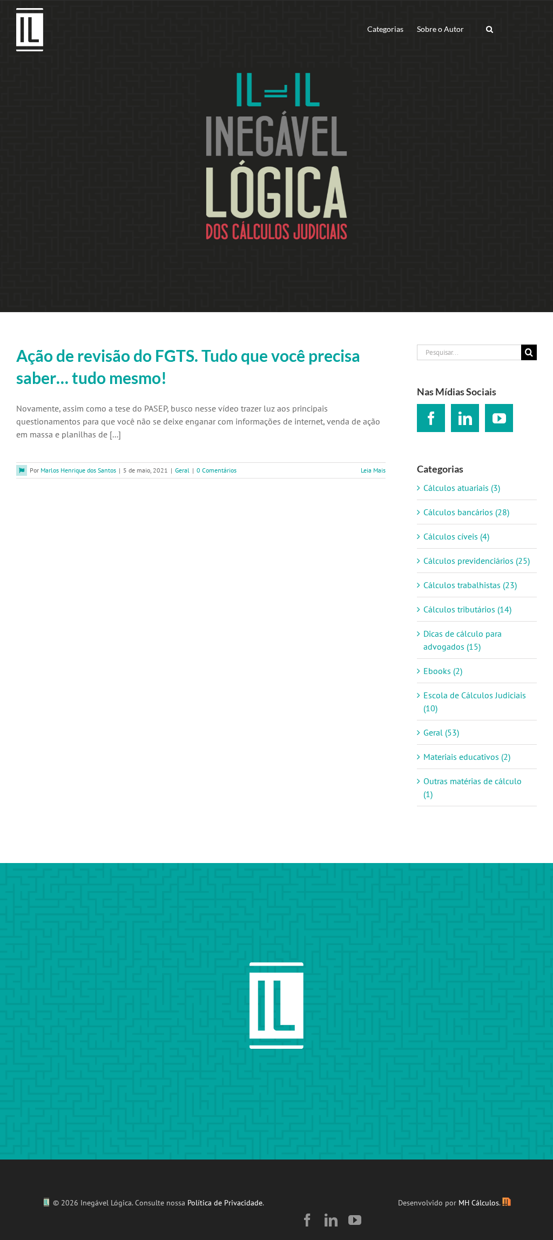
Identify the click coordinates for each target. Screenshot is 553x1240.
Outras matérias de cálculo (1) (472, 787)
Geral (182, 470)
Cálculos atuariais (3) (461, 487)
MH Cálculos (478, 1203)
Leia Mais (373, 470)
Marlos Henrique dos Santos (78, 470)
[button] (489, 28)
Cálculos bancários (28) (466, 512)
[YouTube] (499, 418)
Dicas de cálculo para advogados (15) (462, 640)
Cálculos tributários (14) (467, 609)
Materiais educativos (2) (466, 756)
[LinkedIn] (465, 418)
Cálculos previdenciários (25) (476, 560)
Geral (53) (441, 732)
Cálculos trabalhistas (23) (470, 584)
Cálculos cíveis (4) (456, 536)
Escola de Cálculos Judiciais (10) (474, 701)
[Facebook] (431, 418)
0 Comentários (217, 470)
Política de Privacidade (224, 1203)
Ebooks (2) (442, 670)
